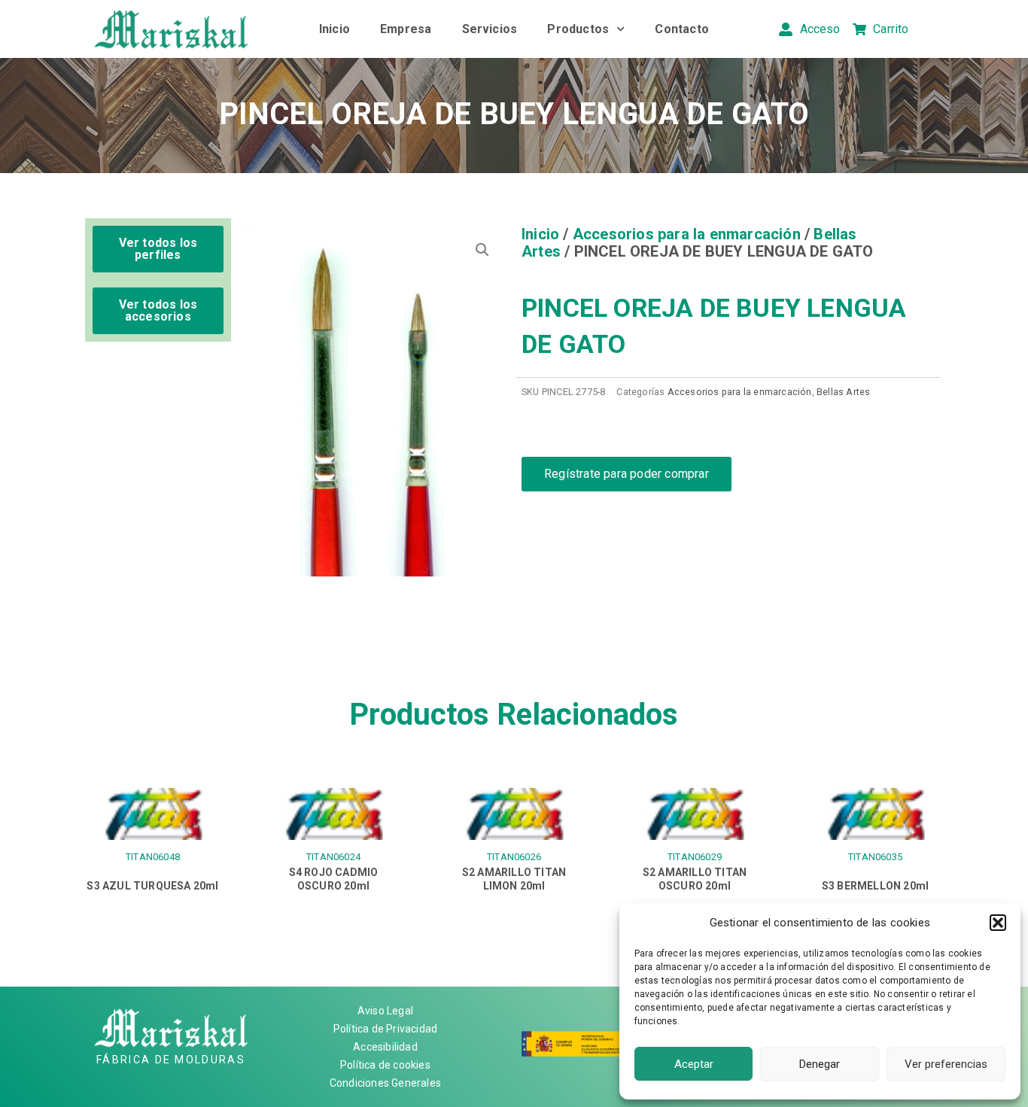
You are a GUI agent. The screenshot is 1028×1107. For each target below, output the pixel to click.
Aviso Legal (385, 1011)
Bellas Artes (843, 391)
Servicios (490, 29)
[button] (997, 922)
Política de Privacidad (385, 1029)
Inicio (334, 29)
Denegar (819, 1064)
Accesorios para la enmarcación (687, 234)
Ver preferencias (946, 1064)
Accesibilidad (385, 1047)
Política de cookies (385, 1065)
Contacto (682, 29)
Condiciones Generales (385, 1083)
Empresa (405, 29)
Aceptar (693, 1064)
